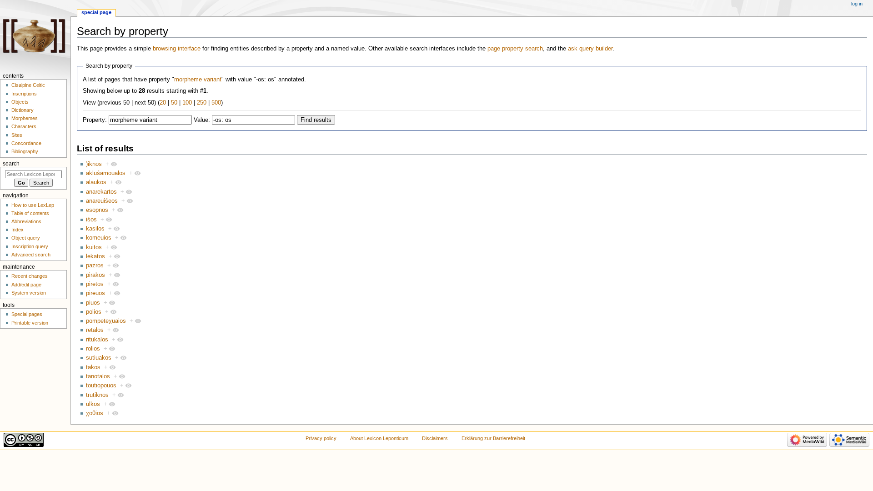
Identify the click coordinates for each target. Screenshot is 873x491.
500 (216, 103)
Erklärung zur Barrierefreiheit (493, 438)
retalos (95, 330)
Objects (20, 102)
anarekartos (101, 192)
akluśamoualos (105, 173)
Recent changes (29, 276)
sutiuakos (98, 358)
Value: (202, 120)
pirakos (95, 275)
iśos (91, 219)
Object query (25, 237)
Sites (16, 135)
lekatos (95, 256)
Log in (857, 3)
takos (93, 367)
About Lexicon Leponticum (379, 438)
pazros (95, 265)
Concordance (26, 143)
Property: (95, 120)
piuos (93, 303)
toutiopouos (101, 385)
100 (187, 103)
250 (201, 103)
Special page (96, 12)
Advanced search (30, 254)
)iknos (94, 164)
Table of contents (30, 213)
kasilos (95, 228)
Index (17, 229)
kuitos (94, 247)
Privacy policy (321, 438)
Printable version (29, 323)
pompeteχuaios (106, 321)
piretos (95, 284)
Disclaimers (435, 438)
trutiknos (97, 395)
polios (93, 312)
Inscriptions (24, 93)
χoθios (94, 413)
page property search (515, 48)
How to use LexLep (32, 205)
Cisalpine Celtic (28, 85)
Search (11, 163)
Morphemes (24, 118)
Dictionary (22, 110)
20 (163, 103)
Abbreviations (26, 221)
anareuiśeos (102, 201)
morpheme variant (197, 79)
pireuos (95, 293)
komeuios (98, 238)
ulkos (93, 404)
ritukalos (97, 339)
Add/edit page (26, 284)
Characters (23, 126)
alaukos (96, 182)
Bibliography (24, 151)
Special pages (26, 314)
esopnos (97, 210)
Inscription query (29, 246)
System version (28, 293)
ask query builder (590, 48)
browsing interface (177, 48)
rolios (93, 349)
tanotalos (98, 376)
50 (174, 103)
